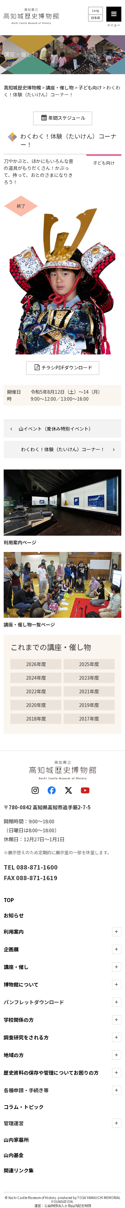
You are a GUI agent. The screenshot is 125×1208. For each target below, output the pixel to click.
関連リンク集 (19, 1170)
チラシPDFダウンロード (66, 367)
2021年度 (89, 691)
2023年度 (89, 677)
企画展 (11, 949)
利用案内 (14, 931)
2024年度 (36, 677)
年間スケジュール (66, 117)
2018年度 (36, 718)
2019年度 (89, 705)
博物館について (21, 984)
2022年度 (36, 691)
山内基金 (14, 1154)
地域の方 (14, 1054)
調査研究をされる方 (26, 1037)
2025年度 (89, 664)
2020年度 (36, 705)
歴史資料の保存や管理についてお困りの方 (51, 1072)
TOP (9, 899)
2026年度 (36, 664)
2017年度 (89, 718)
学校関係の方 (19, 1019)
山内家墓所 (16, 1139)
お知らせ (14, 915)
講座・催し (16, 966)
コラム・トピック (24, 1106)
